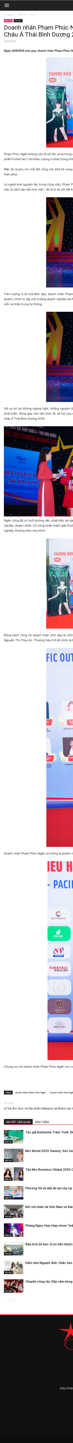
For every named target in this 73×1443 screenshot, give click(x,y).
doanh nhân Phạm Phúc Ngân (30, 1092)
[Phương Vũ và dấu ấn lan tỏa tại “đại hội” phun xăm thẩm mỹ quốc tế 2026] (13, 1192)
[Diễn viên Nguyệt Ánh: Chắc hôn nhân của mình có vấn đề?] (13, 1267)
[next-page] (12, 1300)
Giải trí (22, 14)
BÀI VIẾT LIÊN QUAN (18, 1122)
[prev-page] (6, 1300)
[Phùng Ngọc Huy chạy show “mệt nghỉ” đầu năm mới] (13, 1230)
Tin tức (33, 14)
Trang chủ (9, 14)
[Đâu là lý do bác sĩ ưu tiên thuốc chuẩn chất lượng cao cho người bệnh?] (13, 1248)
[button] (6, 5)
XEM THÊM (42, 1122)
